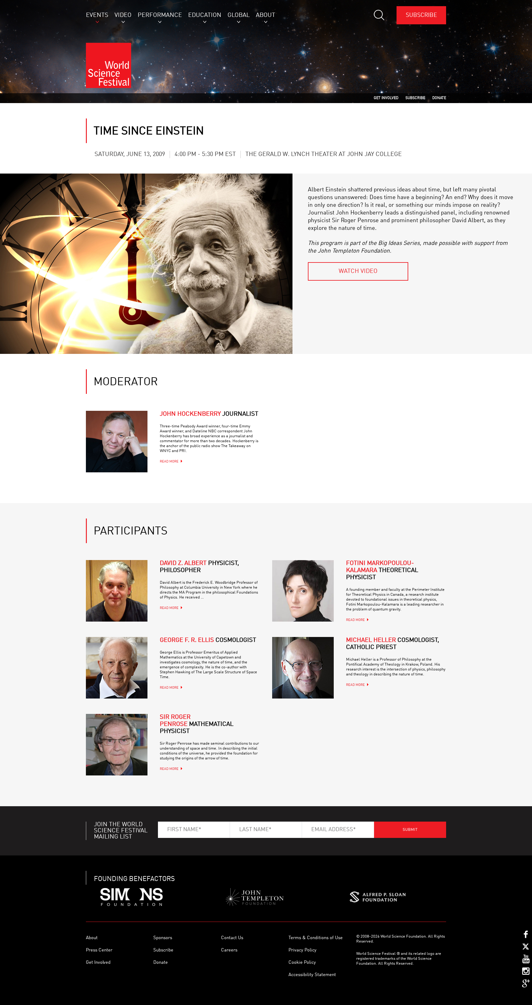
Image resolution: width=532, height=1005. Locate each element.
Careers (229, 950)
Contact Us (232, 938)
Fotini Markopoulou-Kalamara (382, 570)
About (92, 938)
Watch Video (358, 271)
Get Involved (98, 962)
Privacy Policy (302, 950)
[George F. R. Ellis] (116, 668)
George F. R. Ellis (208, 640)
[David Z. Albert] (116, 591)
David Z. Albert (199, 567)
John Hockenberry (209, 414)
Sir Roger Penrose (196, 724)
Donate (160, 962)
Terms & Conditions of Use (315, 938)
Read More (169, 461)
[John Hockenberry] (116, 441)
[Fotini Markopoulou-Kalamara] (303, 591)
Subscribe (421, 15)
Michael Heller (392, 644)
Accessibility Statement (312, 975)
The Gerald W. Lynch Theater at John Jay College (323, 154)
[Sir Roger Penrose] (116, 744)
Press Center (99, 950)
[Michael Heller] (303, 668)
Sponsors (162, 938)
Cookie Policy (302, 962)
